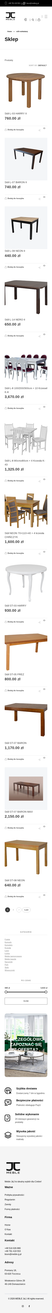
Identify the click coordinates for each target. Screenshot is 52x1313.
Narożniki (9, 962)
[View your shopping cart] (39, 18)
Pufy (6, 965)
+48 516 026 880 (13, 1248)
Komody (8, 942)
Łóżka (7, 953)
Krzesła (8, 948)
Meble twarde (10, 959)
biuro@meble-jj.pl (32, 3)
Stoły (7, 967)
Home (9, 31)
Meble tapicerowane (13, 956)
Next (19, 909)
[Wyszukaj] (33, 20)
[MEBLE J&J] (26, 1168)
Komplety (9, 945)
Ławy (7, 951)
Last (26, 910)
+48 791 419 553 (14, 3)
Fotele (7, 939)
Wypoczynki (10, 970)
